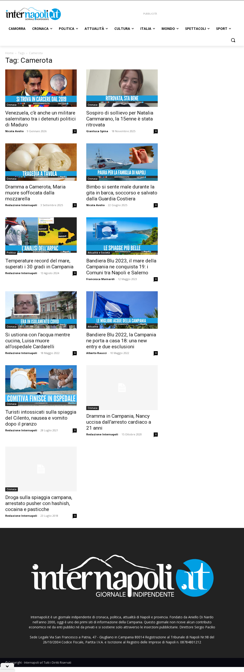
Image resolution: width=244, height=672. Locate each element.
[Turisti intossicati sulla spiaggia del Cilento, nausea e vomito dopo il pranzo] (41, 385)
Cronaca (11, 104)
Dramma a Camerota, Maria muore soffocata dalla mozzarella (35, 193)
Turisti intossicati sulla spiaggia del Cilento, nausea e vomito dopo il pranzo (40, 418)
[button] (233, 40)
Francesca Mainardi (100, 279)
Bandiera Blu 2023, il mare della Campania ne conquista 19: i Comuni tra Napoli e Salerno (121, 267)
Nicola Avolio (14, 131)
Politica (11, 252)
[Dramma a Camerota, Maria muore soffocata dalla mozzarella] (41, 162)
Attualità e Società (99, 252)
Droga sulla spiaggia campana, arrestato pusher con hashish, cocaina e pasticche (38, 503)
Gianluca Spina (97, 131)
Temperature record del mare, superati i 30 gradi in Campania (39, 264)
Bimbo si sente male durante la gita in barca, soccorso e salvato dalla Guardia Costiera (121, 193)
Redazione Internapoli (21, 205)
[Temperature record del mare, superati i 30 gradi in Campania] (41, 236)
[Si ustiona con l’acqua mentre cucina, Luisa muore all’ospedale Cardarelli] (41, 310)
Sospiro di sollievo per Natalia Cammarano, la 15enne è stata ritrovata (119, 119)
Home (9, 53)
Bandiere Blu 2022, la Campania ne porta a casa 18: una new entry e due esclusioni (121, 340)
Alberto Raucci (96, 353)
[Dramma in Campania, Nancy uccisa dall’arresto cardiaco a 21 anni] (122, 387)
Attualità (93, 326)
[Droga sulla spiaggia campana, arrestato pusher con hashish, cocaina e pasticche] (41, 469)
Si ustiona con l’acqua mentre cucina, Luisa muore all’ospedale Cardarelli (37, 340)
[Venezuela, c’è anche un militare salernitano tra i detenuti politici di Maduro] (41, 88)
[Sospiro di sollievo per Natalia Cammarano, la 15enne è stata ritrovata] (122, 88)
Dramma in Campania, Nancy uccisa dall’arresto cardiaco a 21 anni (118, 422)
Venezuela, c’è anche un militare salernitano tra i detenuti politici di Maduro (40, 119)
